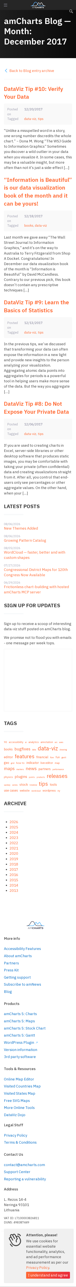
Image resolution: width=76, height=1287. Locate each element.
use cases (11, 790)
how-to (20, 763)
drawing (63, 749)
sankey (7, 785)
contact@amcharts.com (24, 1164)
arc (56, 742)
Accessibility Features (22, 948)
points (32, 777)
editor (8, 757)
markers (20, 769)
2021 (14, 848)
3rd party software (20, 1056)
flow (52, 757)
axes (61, 742)
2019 (14, 859)
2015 (14, 880)
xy (58, 790)
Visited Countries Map (22, 1086)
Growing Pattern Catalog (25, 540)
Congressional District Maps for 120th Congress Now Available (36, 572)
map (57, 763)
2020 (14, 853)
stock (23, 784)
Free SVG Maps (17, 1100)
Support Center (17, 1171)
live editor (47, 763)
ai (26, 742)
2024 (14, 832)
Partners (11, 963)
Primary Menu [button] (5, 5)
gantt (64, 757)
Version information (20, 1049)
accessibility (16, 742)
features (24, 756)
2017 (14, 869)
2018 (14, 864)
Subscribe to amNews (22, 984)
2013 (14, 890)
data (34, 749)
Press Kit (11, 970)
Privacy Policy (15, 1135)
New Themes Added (21, 528)
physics (8, 777)
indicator (32, 763)
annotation (47, 742)
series (15, 785)
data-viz (30, 118)
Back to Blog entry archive (31, 70)
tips (40, 118)
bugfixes (22, 749)
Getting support (17, 977)
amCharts (38, 5)
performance (58, 769)
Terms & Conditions (20, 1142)
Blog (8, 991)
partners (44, 769)
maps (9, 768)
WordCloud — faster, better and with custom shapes (34, 555)
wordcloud (36, 790)
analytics (33, 742)
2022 (14, 843)
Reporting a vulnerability (25, 1179)
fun (58, 757)
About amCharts (18, 955)
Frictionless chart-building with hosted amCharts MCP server (36, 589)
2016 (14, 874)
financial (42, 757)
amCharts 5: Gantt (19, 1035)
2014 (14, 885)
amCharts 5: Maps (19, 1021)
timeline (33, 785)
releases (57, 775)
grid (12, 763)
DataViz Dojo (14, 1114)
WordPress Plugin (19, 1042)
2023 (14, 837)
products (41, 777)
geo (6, 763)
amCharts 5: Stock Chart (25, 1028)
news (31, 768)
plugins (21, 776)
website (25, 790)
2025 (14, 827)
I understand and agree (48, 1275)
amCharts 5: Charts (20, 1013)
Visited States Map (19, 1093)
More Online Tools (19, 1107)
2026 (14, 821)
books (28, 225)
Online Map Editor (19, 1079)
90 (5, 742)
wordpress (49, 790)
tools (53, 784)
